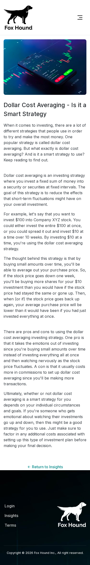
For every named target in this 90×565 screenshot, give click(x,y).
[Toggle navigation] (80, 17)
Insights (11, 515)
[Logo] (37, 17)
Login (10, 505)
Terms (10, 525)
